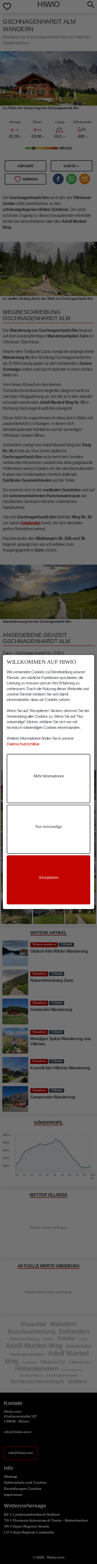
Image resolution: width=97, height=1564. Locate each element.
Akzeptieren (48, 877)
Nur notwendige (48, 826)
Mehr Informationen (48, 776)
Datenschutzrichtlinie (23, 744)
